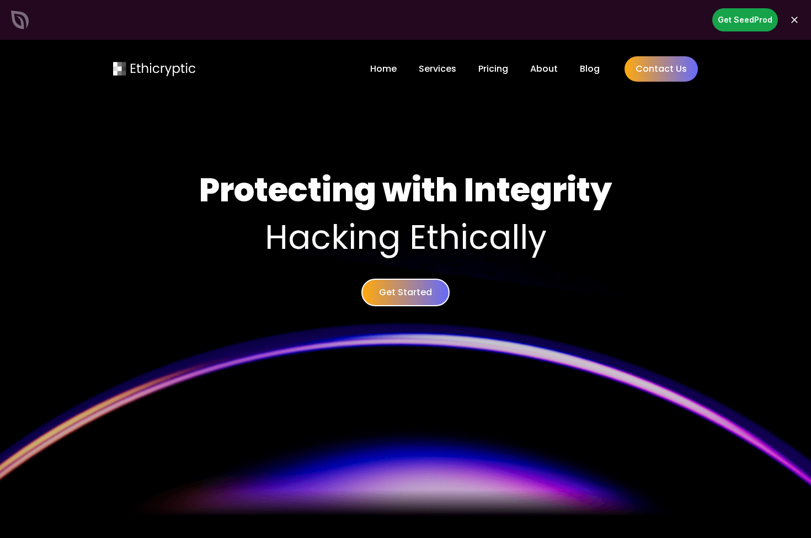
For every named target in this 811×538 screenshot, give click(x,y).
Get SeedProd (745, 19)
